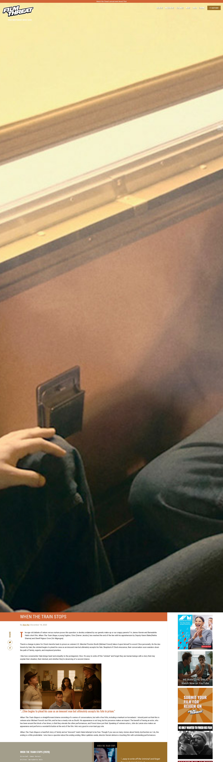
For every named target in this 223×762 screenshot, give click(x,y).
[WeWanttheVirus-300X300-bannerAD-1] (195, 652)
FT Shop (214, 8)
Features (180, 8)
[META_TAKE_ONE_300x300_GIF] (195, 725)
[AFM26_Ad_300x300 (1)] (195, 615)
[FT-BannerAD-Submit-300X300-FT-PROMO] (195, 688)
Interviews (169, 8)
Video (195, 8)
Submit (202, 8)
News (188, 8)
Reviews (160, 8)
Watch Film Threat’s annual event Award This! (111, 1)
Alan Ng (26, 625)
